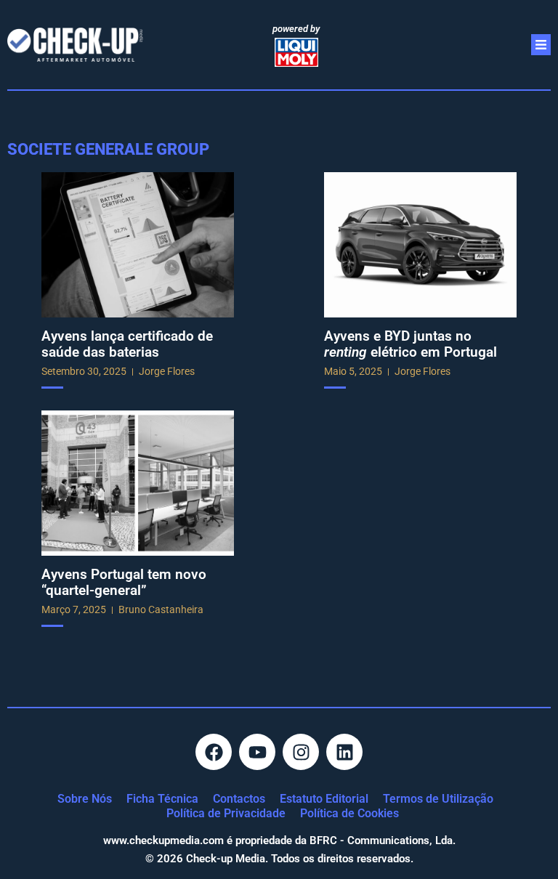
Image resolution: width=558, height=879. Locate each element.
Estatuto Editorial (324, 799)
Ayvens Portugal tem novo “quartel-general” (123, 582)
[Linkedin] (344, 752)
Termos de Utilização (438, 799)
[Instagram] (301, 752)
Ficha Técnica (162, 799)
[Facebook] (213, 752)
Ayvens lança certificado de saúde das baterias (127, 344)
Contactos (239, 799)
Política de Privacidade (226, 813)
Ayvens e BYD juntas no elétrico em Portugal (410, 344)
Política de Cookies (349, 813)
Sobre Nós (84, 799)
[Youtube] (257, 752)
